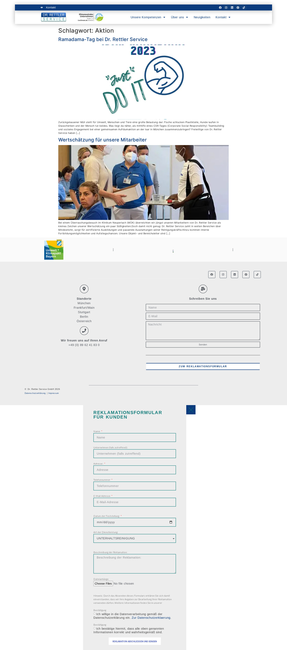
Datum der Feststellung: (106, 516)
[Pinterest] (238, 7)
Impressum (53, 393)
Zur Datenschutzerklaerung (151, 617)
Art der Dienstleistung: (105, 532)
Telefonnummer (102, 479)
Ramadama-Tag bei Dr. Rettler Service (103, 39)
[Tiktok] (243, 7)
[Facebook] (220, 7)
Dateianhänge (101, 579)
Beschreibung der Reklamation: (110, 552)
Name (97, 431)
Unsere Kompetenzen (146, 17)
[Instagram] (226, 7)
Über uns (177, 17)
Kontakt (221, 17)
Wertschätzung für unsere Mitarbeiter (102, 140)
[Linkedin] (232, 7)
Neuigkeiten (202, 17)
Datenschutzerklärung (35, 393)
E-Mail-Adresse (102, 495)
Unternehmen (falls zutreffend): (110, 447)
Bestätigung (99, 610)
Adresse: (98, 463)
